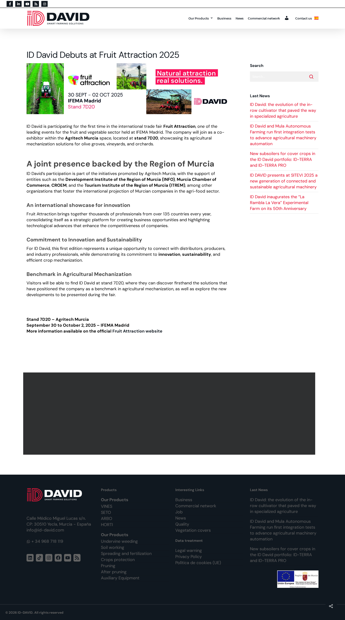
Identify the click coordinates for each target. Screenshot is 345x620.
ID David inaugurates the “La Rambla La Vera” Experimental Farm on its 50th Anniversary (279, 202)
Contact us (303, 18)
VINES (106, 506)
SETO (106, 512)
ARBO (106, 518)
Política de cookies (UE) (198, 563)
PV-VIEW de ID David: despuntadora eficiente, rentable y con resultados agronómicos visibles (169, 413)
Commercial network (264, 18)
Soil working (112, 547)
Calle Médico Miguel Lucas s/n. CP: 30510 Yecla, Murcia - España (59, 521)
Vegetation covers (193, 530)
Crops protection (118, 559)
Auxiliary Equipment (120, 578)
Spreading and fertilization (126, 553)
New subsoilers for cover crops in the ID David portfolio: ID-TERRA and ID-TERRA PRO (282, 159)
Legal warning (188, 550)
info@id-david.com (45, 530)
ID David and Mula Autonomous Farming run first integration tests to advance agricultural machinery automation (283, 135)
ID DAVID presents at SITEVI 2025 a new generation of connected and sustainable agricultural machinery (284, 181)
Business (224, 18)
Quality (182, 524)
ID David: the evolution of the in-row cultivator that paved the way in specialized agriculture (283, 110)
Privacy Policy (188, 556)
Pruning (108, 566)
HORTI (107, 524)
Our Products (198, 18)
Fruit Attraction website (137, 331)
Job (179, 512)
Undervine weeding (119, 541)
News (240, 18)
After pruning (113, 572)
